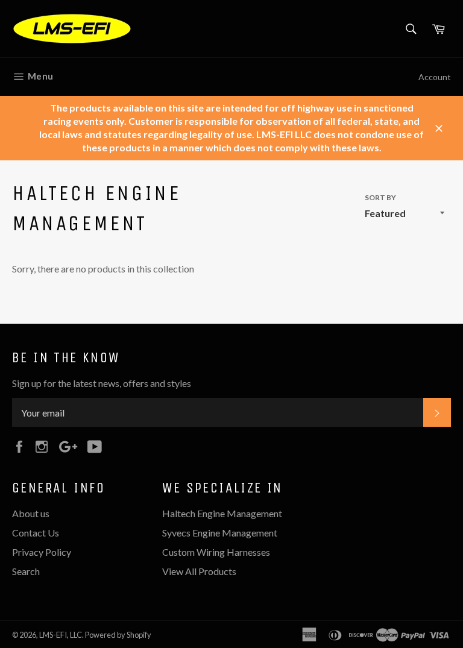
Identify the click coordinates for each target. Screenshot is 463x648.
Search (26, 571)
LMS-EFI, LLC (60, 635)
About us (30, 513)
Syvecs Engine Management (219, 532)
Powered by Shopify (118, 635)
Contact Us (35, 532)
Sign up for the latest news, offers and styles (101, 383)
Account (434, 77)
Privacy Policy (41, 552)
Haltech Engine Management (222, 513)
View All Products (199, 571)
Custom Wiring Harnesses (216, 552)
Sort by (380, 197)
